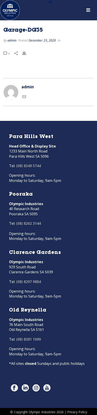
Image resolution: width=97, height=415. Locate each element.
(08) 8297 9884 (28, 281)
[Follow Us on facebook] (14, 388)
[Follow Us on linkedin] (25, 388)
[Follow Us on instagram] (36, 388)
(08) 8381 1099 (28, 339)
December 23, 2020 (42, 40)
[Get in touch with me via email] (24, 97)
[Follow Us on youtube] (47, 388)
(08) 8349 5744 (28, 165)
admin (11, 40)
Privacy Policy (77, 412)
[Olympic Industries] (10, 10)
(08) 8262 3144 (28, 223)
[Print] (26, 53)
